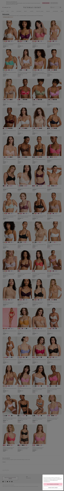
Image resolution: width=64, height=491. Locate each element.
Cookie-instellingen (53, 487)
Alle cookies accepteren (53, 484)
